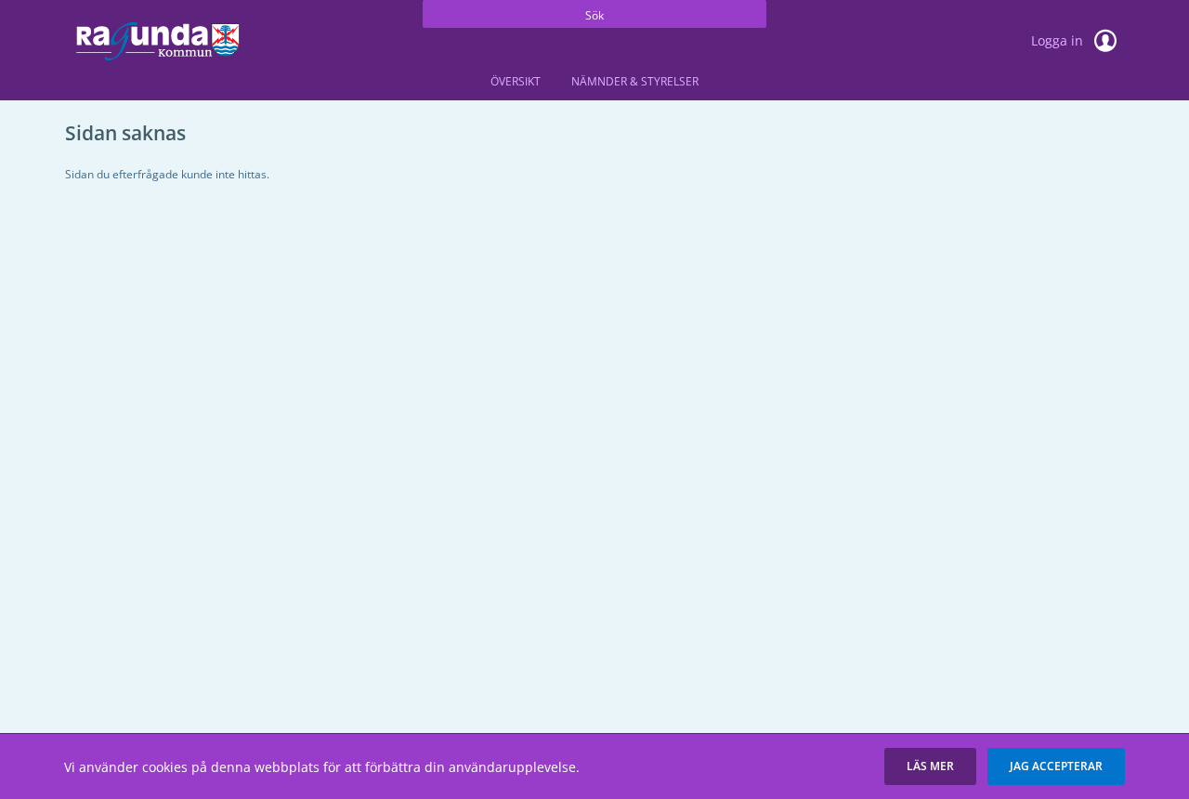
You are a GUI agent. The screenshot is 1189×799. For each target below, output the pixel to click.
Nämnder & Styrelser (635, 81)
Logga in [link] (1059, 40)
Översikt (515, 81)
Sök (594, 15)
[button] (930, 766)
